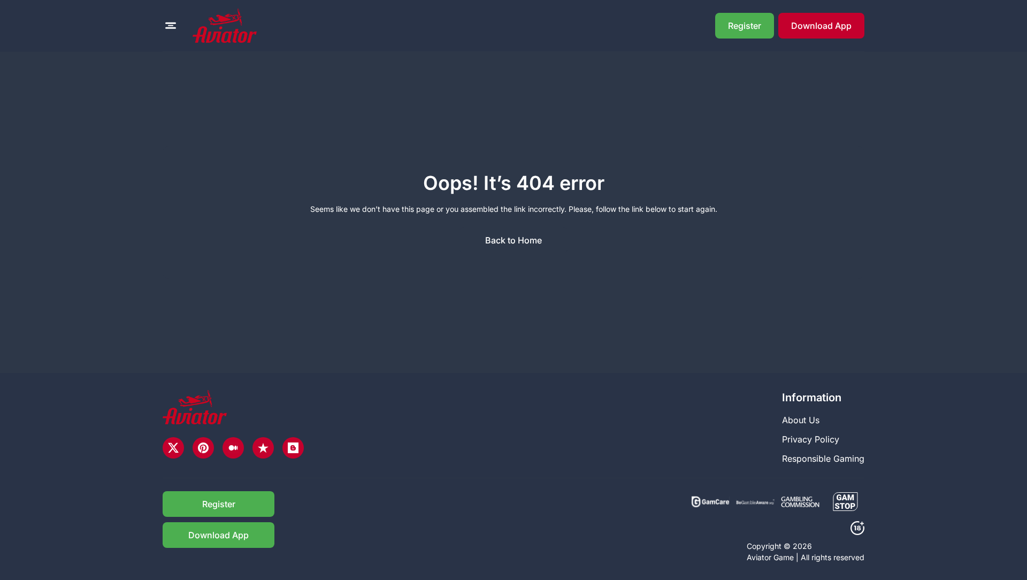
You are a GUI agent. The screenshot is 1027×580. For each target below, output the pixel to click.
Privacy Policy (810, 439)
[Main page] (225, 26)
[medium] (233, 448)
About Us (800, 420)
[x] (173, 448)
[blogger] (293, 448)
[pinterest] (203, 448)
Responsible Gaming (823, 458)
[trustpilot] (263, 448)
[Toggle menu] (171, 26)
